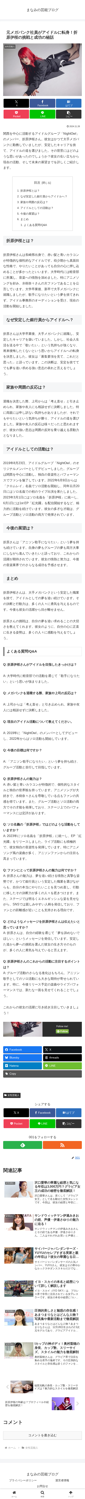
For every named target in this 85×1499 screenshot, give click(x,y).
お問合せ (42, 1486)
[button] (68, 114)
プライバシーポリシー (23, 1480)
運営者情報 (62, 1480)
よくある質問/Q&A (35, 224)
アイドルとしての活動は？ (37, 207)
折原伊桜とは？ (30, 190)
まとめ (24, 219)
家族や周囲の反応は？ (34, 202)
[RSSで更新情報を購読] (62, 1145)
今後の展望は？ (30, 213)
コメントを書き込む (42, 1435)
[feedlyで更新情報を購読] (22, 1145)
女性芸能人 (13, 1095)
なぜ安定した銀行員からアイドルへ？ (43, 196)
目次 (37, 182)
